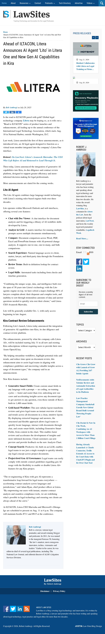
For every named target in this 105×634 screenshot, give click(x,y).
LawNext (90, 220)
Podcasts (49, 3)
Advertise (79, 3)
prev (93, 37)
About (13, 3)
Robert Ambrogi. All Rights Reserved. (34, 626)
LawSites (80, 208)
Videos (89, 3)
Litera (26, 120)
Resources (24, 3)
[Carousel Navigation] (86, 37)
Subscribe (88, 311)
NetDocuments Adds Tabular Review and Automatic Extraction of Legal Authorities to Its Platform (85, 385)
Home (4, 3)
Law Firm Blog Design (88, 626)
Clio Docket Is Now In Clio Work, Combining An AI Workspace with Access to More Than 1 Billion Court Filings (85, 430)
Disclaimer (45, 591)
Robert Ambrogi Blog (28, 16)
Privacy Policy (59, 591)
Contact (38, 3)
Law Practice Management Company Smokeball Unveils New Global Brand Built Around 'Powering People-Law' (85, 407)
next (97, 37)
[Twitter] (86, 262)
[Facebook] (79, 262)
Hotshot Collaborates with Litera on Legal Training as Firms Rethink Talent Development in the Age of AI (85, 66)
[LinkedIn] (79, 268)
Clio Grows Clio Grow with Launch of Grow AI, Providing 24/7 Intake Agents (85, 369)
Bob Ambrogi (11, 107)
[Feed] (27, 609)
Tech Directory (65, 3)
